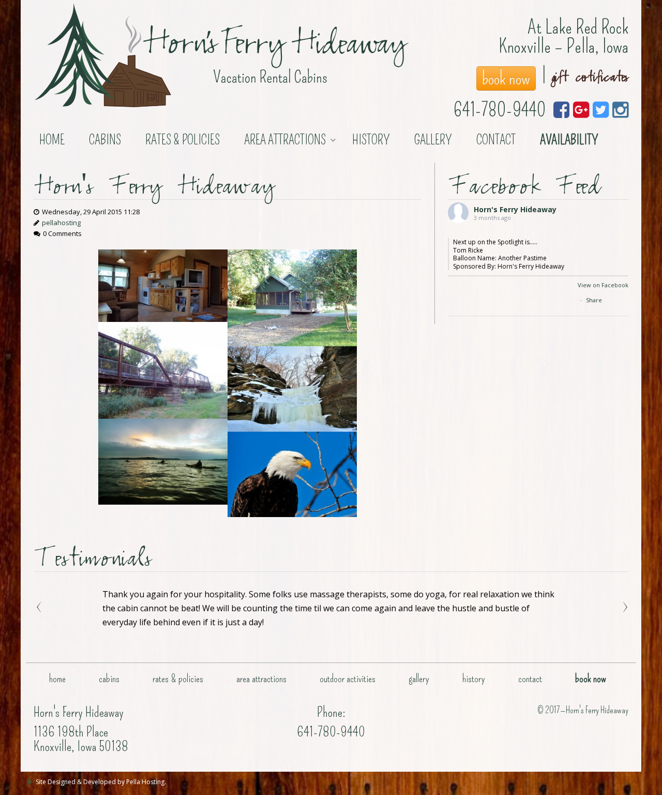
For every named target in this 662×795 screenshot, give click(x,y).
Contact (496, 140)
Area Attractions (285, 140)
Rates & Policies (182, 140)
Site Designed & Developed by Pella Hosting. (100, 781)
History (371, 140)
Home (52, 140)
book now (506, 78)
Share (594, 300)
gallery (433, 140)
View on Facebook (603, 285)
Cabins (105, 140)
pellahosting (61, 222)
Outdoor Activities (347, 678)
